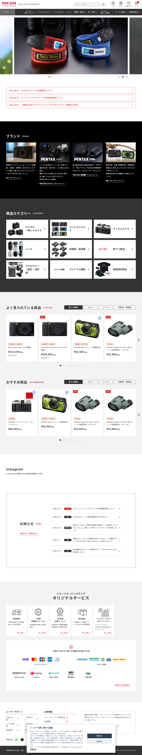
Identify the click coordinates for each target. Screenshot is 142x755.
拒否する (100, 741)
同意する (100, 736)
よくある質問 (10, 725)
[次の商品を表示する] (138, 340)
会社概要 (47, 722)
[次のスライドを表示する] (127, 77)
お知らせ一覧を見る (28, 533)
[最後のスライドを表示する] (119, 77)
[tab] (60, 365)
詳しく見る (20, 632)
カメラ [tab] (90, 307)
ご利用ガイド (29, 719)
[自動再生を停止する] (123, 77)
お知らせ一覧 (10, 719)
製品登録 (9, 730)
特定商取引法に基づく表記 (15, 750)
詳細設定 (33, 749)
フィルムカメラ (58, 12)
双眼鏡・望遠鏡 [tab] (124, 307)
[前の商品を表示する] (3, 340)
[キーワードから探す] (89, 4)
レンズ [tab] (105, 307)
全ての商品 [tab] (73, 307)
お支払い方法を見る (122, 685)
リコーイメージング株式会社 (54, 718)
